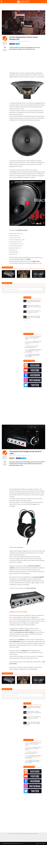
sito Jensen (14, 261)
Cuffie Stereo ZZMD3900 (16, 547)
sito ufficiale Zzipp (32, 669)
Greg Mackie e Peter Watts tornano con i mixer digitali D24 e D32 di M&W (38, 273)
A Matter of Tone (36, 263)
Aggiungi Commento (5, 50)
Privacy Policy (22, 843)
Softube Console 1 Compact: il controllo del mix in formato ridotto (8, 273)
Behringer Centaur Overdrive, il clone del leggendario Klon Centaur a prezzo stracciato (33, 351)
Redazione (5, 42)
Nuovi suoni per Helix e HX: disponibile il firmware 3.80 (32, 346)
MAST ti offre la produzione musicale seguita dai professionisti (23, 833)
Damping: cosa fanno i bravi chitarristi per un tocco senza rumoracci (33, 342)
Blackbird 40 (13, 73)
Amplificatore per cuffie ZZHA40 (18, 612)
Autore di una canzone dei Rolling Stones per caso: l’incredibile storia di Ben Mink (23, 273)
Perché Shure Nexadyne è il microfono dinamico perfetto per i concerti (33, 338)
